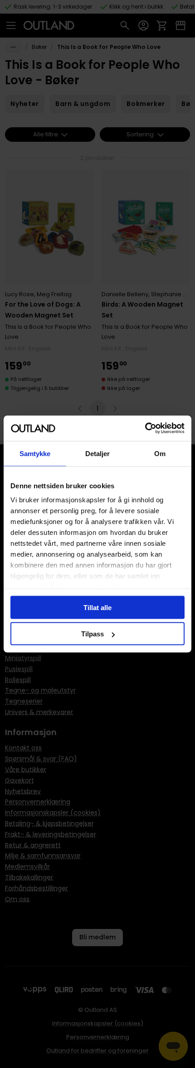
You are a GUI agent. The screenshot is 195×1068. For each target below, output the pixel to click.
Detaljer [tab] (97, 453)
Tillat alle (97, 607)
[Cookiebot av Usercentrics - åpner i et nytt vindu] (145, 428)
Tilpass (92, 634)
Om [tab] (160, 453)
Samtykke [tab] (35, 453)
